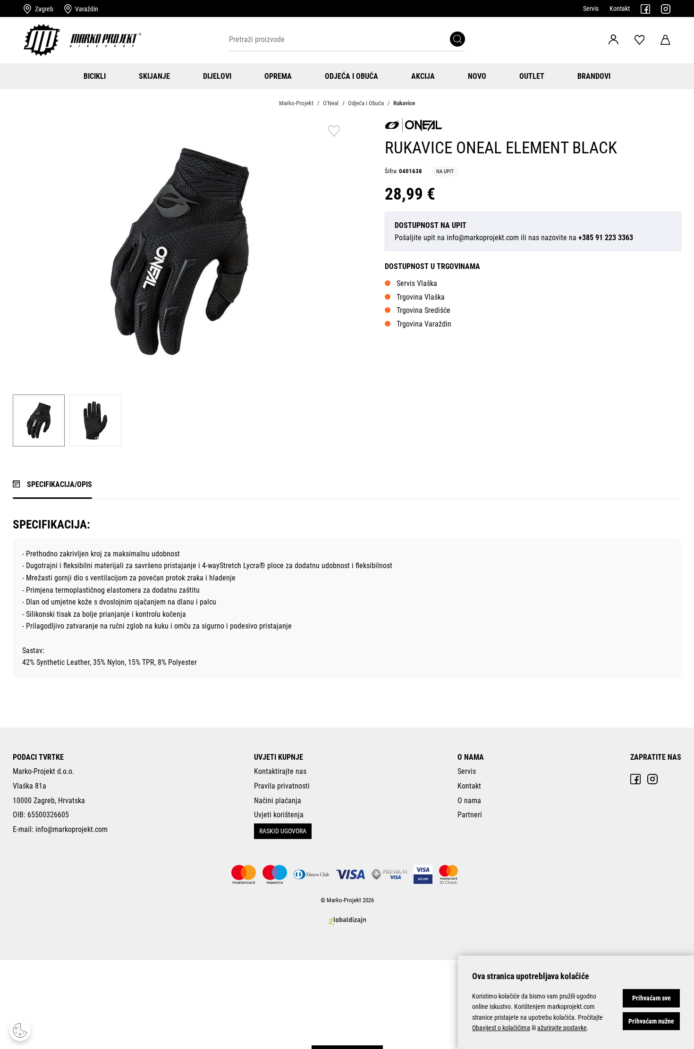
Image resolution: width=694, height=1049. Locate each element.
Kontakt (619, 8)
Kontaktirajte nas (280, 771)
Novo (477, 76)
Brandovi (593, 76)
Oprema (278, 76)
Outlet (531, 76)
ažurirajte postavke (562, 1028)
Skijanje (154, 76)
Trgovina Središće (423, 310)
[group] (180, 251)
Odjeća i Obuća (351, 76)
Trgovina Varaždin (424, 323)
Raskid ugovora (282, 831)
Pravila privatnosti (282, 785)
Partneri (469, 814)
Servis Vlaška (417, 283)
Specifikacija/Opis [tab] (59, 484)
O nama (469, 800)
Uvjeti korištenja (279, 814)
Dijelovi (217, 76)
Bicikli (95, 76)
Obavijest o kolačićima (501, 1028)
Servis (591, 8)
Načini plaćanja (277, 800)
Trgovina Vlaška (421, 297)
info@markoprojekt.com (483, 237)
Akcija (423, 76)
